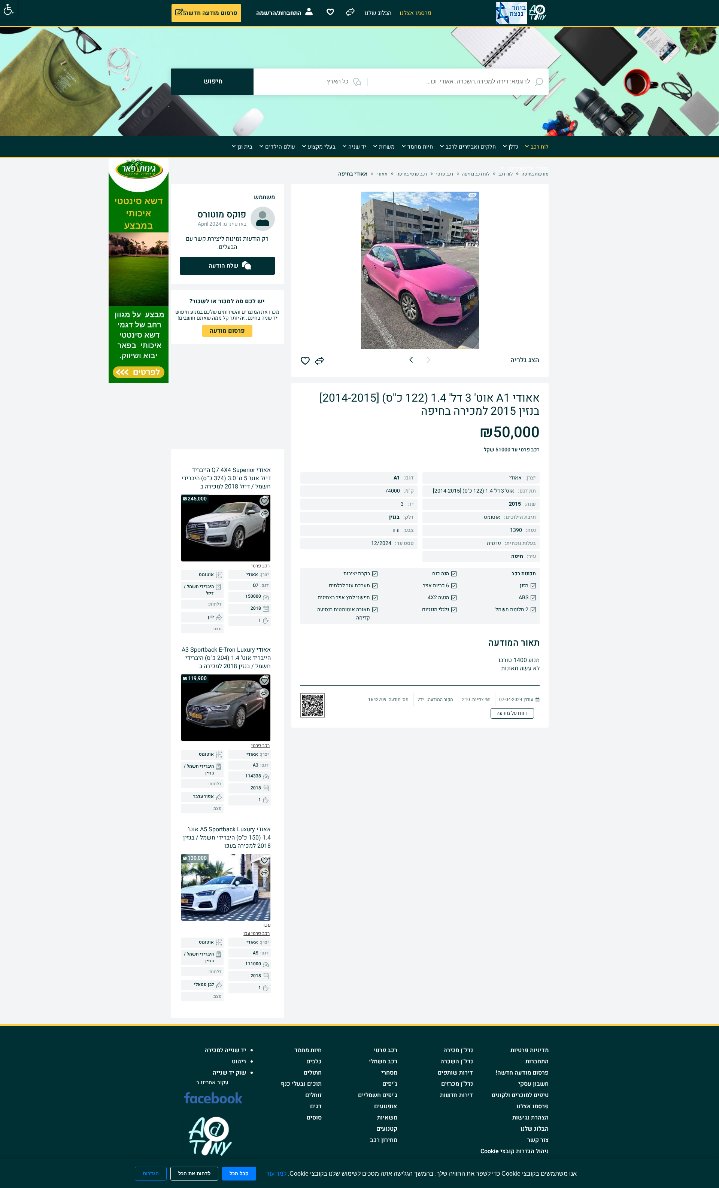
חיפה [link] (517, 556)
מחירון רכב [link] (383, 1140)
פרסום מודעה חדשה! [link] (522, 1072)
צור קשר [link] (538, 1140)
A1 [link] (397, 478)
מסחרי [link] (389, 1072)
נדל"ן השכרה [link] (456, 1061)
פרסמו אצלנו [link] (532, 1106)
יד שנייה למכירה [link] (225, 1050)
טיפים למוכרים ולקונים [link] (520, 1095)
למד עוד (276, 1173)
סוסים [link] (314, 1117)
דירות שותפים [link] (455, 1072)
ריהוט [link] (239, 1061)
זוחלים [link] (313, 1095)
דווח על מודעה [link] (512, 713)
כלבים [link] (314, 1061)
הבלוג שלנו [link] (535, 1128)
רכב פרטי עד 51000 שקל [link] (511, 450)
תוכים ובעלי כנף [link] (301, 1083)
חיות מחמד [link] (308, 1050)
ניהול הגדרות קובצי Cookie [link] (514, 1151)
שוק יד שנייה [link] (229, 1072)
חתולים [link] (313, 1072)
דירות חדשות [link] (456, 1095)
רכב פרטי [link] (385, 1050)
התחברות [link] (537, 1061)
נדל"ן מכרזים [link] (457, 1083)
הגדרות (151, 1173)
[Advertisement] (579, 270)
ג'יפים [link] (389, 1083)
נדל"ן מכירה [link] (458, 1050)
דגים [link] (316, 1106)
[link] (8, 9)
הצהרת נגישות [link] (530, 1117)
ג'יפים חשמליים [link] (377, 1095)
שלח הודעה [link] (223, 265)
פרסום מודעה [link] (227, 330)
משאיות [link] (387, 1117)
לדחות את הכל (194, 1173)
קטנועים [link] (386, 1128)
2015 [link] (515, 504)
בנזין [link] (394, 517)
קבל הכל (239, 1173)
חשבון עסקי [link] (533, 1083)
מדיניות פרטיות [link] (529, 1050)
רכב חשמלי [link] (383, 1061)
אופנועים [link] (385, 1106)
